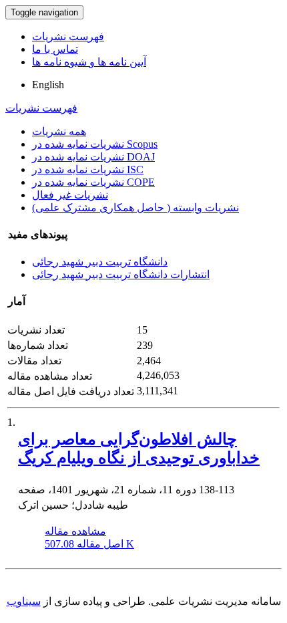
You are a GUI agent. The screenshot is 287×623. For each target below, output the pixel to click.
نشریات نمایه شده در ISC (88, 169)
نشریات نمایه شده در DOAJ (93, 156)
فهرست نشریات (68, 36)
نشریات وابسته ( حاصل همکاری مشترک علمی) (135, 207)
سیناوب (24, 601)
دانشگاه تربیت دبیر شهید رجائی (100, 261)
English (48, 84)
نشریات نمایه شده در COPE (93, 182)
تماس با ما (55, 49)
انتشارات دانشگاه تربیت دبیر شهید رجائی (121, 274)
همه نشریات (59, 131)
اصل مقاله (89, 543)
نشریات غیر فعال (70, 195)
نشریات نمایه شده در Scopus (95, 144)
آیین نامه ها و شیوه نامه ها (89, 62)
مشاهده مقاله (75, 531)
